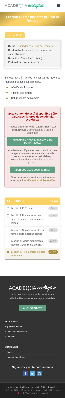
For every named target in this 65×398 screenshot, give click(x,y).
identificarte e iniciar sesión (38, 180)
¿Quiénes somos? (15, 326)
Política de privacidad (29, 387)
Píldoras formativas (16, 357)
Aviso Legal (13, 387)
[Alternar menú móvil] (58, 5)
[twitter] (32, 373)
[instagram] (39, 373)
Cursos (10, 352)
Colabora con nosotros (17, 331)
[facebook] (25, 373)
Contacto (11, 336)
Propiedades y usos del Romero (35, 46)
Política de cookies (49, 387)
